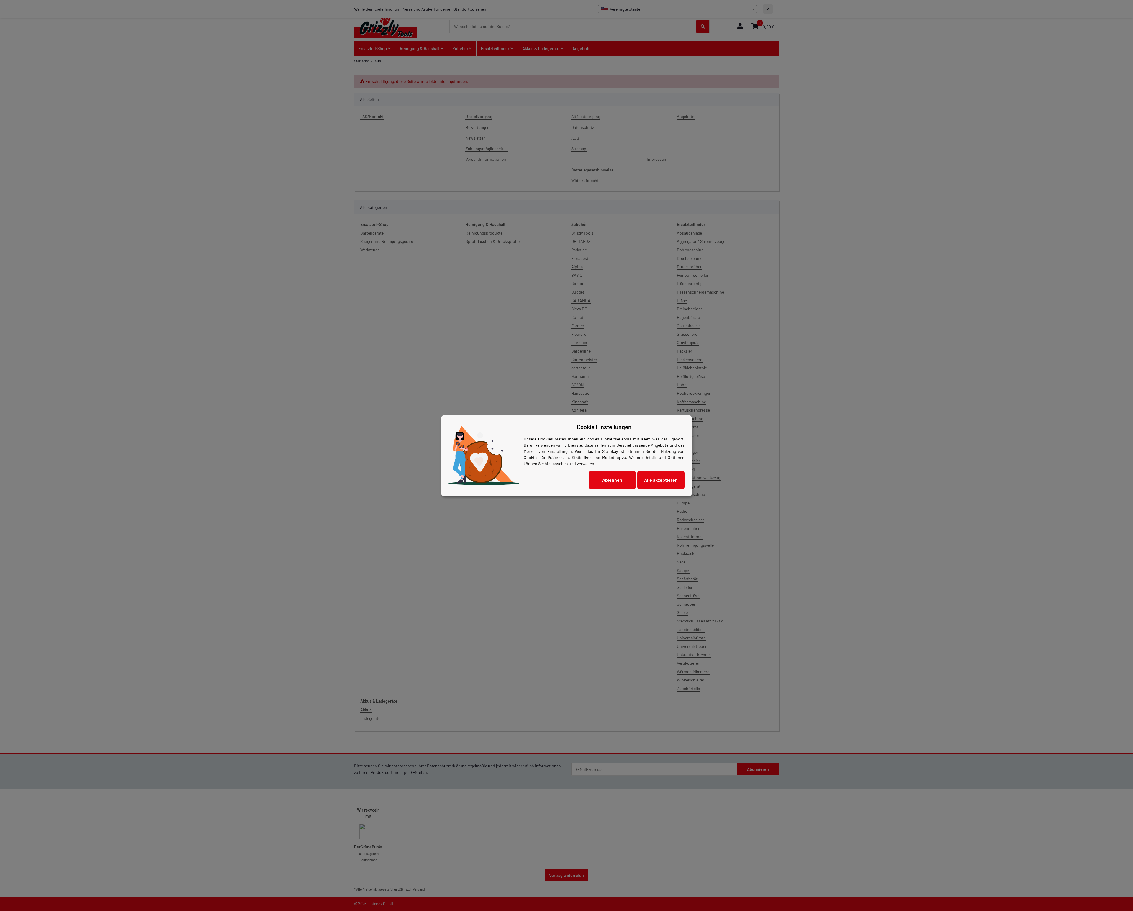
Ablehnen (612, 480)
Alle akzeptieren (661, 480)
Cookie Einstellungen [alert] (604, 426)
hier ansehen (556, 463)
